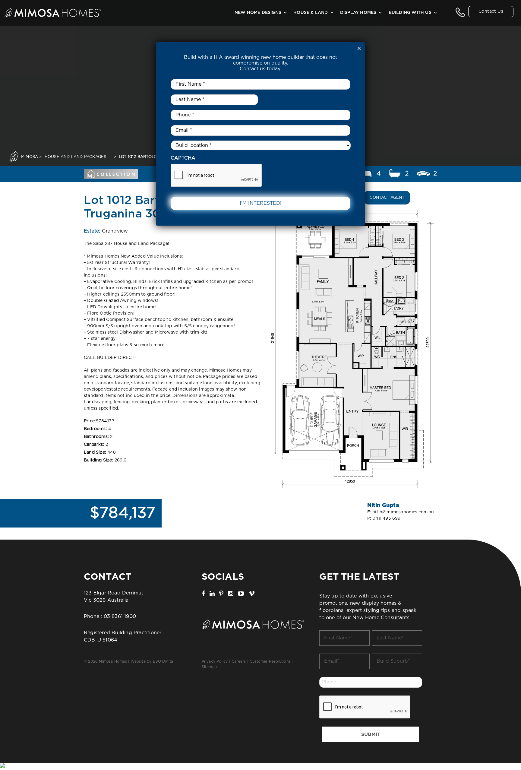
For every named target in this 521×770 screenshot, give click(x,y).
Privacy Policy (215, 661)
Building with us (410, 13)
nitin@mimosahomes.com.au (403, 512)
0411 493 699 (386, 518)
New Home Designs (258, 13)
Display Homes (358, 13)
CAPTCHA (183, 158)
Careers (239, 661)
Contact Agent (387, 198)
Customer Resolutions (270, 661)
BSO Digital (163, 661)
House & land (310, 13)
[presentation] (365, 707)
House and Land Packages (75, 157)
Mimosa (29, 157)
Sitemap (209, 667)
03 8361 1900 (120, 616)
